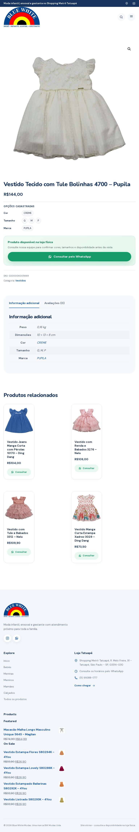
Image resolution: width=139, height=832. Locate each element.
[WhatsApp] (16, 638)
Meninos (9, 680)
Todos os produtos (15, 699)
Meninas (9, 673)
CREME (41, 343)
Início (7, 660)
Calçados (9, 692)
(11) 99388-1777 (88, 677)
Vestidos (20, 280)
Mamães (9, 686)
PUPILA (41, 358)
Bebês (7, 667)
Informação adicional (24, 303)
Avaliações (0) (54, 303)
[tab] (24, 304)
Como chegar (82, 685)
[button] (129, 49)
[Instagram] (7, 638)
